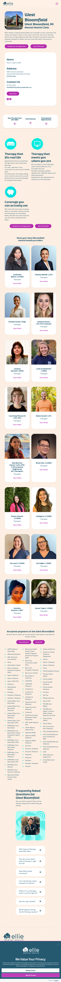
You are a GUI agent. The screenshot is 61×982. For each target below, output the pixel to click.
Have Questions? (23, 642)
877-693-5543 (11, 85)
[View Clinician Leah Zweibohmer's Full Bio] (43, 352)
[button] (30, 850)
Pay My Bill (39, 642)
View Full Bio (17, 283)
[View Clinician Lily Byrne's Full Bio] (43, 499)
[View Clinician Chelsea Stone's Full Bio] (43, 305)
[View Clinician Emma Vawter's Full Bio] (17, 499)
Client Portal (13, 93)
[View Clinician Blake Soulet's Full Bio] (43, 399)
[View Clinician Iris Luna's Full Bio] (17, 546)
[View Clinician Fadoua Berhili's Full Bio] (43, 258)
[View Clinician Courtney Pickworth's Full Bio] (17, 399)
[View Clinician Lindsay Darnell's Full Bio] (17, 352)
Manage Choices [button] (30, 970)
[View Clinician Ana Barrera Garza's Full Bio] (17, 446)
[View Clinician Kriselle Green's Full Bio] (17, 305)
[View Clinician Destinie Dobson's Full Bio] (17, 591)
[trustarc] (56, 980)
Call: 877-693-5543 (38, 46)
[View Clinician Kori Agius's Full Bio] (43, 546)
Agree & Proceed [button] (31, 975)
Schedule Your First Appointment (17, 46)
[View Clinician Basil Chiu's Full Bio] (43, 446)
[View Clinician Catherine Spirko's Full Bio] (17, 258)
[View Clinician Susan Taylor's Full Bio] (43, 591)
